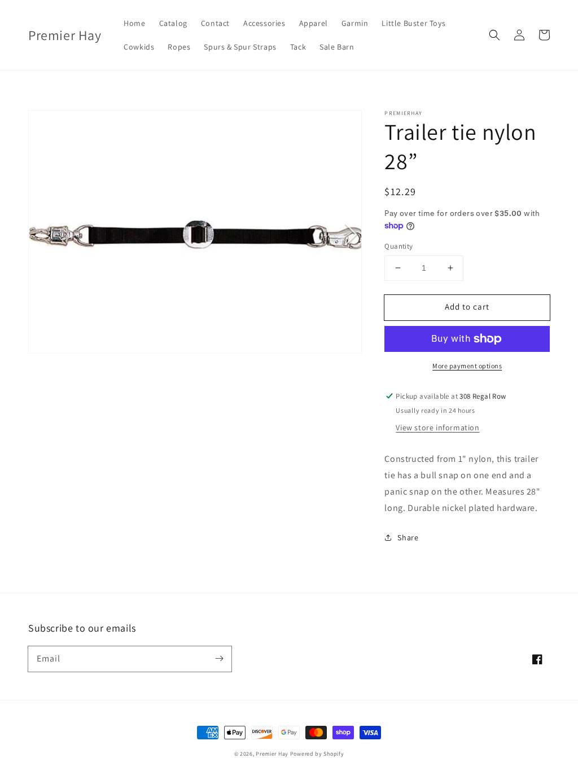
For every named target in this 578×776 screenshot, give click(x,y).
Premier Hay (272, 753)
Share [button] (407, 537)
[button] (494, 35)
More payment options (467, 365)
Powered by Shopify (317, 753)
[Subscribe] (219, 658)
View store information (437, 427)
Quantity (398, 246)
